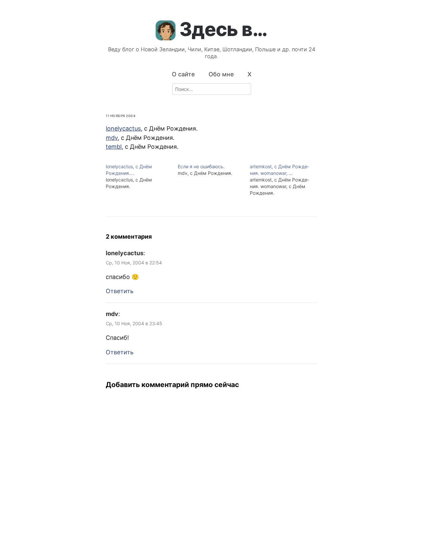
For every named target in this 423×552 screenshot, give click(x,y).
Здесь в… (223, 29)
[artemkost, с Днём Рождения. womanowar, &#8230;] (286, 179)
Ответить (120, 291)
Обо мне (221, 74)
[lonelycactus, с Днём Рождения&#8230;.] (142, 176)
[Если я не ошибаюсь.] (214, 170)
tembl (114, 146)
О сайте (183, 74)
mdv (112, 137)
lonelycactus (123, 128)
